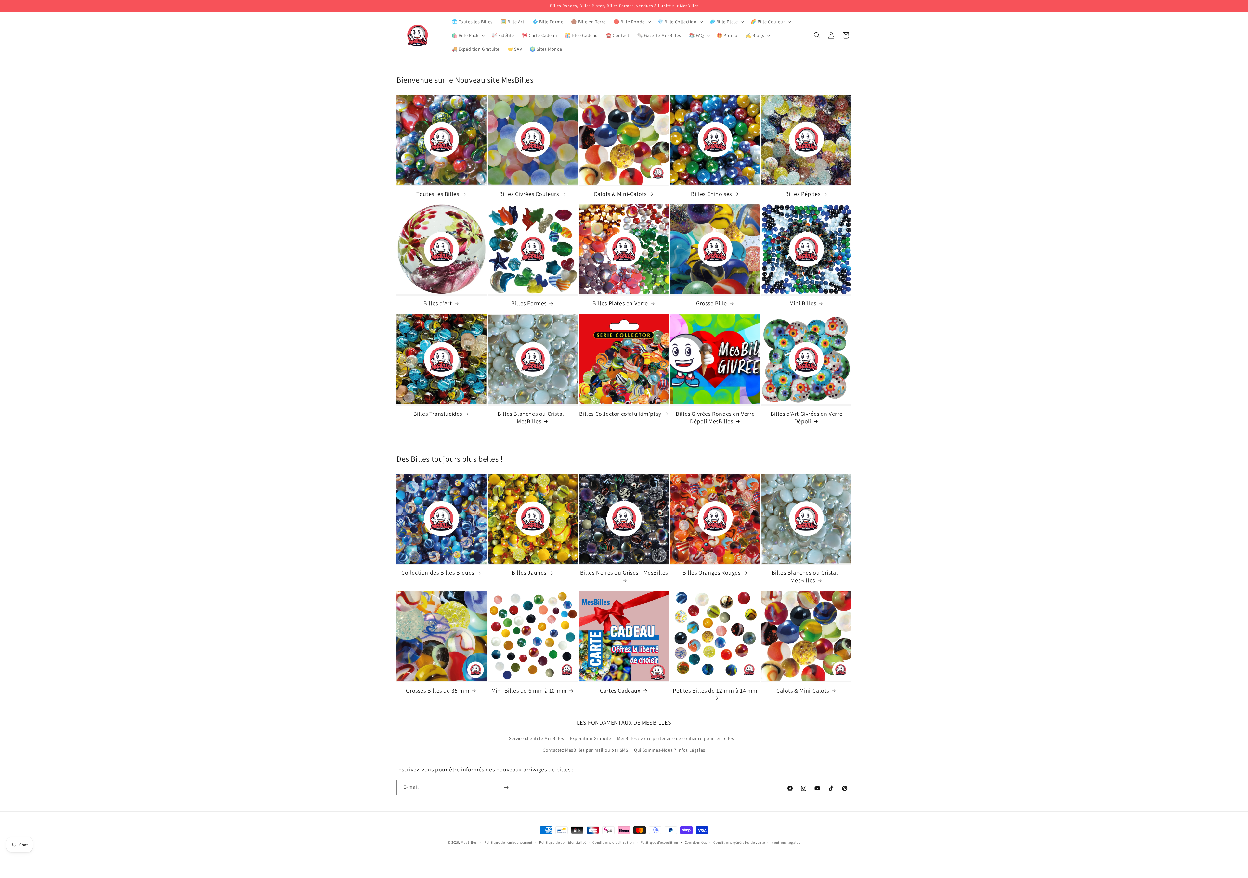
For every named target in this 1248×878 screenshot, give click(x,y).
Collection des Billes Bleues (437, 573)
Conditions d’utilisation (613, 842)
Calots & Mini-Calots (620, 193)
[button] (632, 22)
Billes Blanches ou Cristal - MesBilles (533, 417)
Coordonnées (696, 842)
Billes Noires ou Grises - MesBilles (624, 573)
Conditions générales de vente (739, 842)
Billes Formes (529, 303)
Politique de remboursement (508, 842)
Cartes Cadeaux (620, 690)
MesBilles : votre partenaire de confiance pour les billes (675, 739)
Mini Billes (802, 303)
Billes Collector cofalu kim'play (620, 413)
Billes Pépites (802, 193)
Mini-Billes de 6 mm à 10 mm (529, 690)
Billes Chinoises (711, 193)
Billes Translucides (437, 413)
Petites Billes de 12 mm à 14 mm (715, 690)
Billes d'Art (437, 303)
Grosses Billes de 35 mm (437, 690)
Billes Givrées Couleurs (529, 193)
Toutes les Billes (437, 193)
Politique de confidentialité (562, 842)
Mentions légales (785, 842)
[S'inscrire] (506, 787)
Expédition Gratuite (590, 739)
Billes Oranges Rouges (711, 573)
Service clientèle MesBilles (536, 739)
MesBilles (469, 842)
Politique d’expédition (659, 842)
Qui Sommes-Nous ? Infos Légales (669, 750)
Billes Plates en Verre (620, 303)
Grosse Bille (711, 303)
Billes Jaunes (529, 573)
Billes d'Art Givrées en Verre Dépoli (806, 417)
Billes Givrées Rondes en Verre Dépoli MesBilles (715, 417)
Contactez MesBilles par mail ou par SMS (585, 750)
